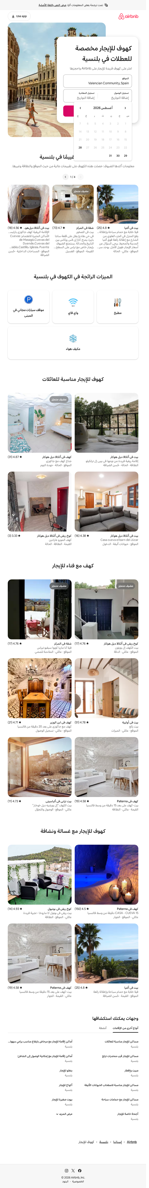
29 (125, 155)
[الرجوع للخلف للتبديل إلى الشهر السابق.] (125, 108)
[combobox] (97, 83)
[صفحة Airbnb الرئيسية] (128, 16)
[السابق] (80, 177)
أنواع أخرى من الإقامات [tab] (125, 1028)
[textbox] (115, 98)
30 (118, 155)
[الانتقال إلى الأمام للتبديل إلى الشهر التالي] (80, 108)
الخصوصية (78, 1181)
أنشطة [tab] (103, 1028)
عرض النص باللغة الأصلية (52, 5)
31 (110, 155)
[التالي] (65, 177)
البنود (65, 1181)
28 (80, 147)
